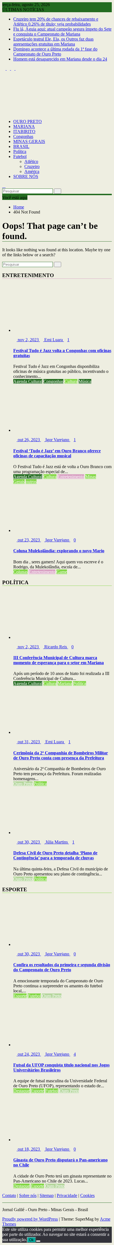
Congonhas (23, 136)
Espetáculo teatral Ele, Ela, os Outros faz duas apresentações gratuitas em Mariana (53, 41)
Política (19, 151)
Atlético (31, 161)
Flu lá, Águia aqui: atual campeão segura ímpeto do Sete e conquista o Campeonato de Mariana (62, 31)
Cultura (70, 381)
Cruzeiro (32, 166)
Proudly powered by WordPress (30, 1219)
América (31, 171)
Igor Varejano (57, 439)
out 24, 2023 (29, 1054)
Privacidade (67, 1195)
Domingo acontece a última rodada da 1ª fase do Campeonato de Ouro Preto (55, 51)
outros (31, 481)
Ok (31, 1240)
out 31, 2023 (29, 741)
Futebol (20, 156)
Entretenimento (71, 476)
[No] (38, 1241)
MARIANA (24, 126)
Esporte (20, 995)
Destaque (21, 1090)
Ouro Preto (23, 783)
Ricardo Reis (55, 646)
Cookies (87, 1195)
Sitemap (47, 1195)
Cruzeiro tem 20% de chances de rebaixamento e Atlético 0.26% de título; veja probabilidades (55, 21)
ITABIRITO (24, 131)
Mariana (65, 683)
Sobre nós (28, 1195)
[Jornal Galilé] (4, 112)
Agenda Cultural (27, 381)
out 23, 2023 (29, 540)
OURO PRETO (27, 121)
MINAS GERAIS (29, 141)
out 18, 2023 (29, 1149)
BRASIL (21, 146)
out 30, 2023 (29, 842)
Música (85, 381)
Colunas (20, 571)
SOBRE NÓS (25, 176)
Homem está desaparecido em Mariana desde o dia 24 (60, 59)
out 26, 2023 (29, 439)
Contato (9, 1195)
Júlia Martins (56, 842)
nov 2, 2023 (28, 339)
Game (61, 571)
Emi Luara (53, 339)
